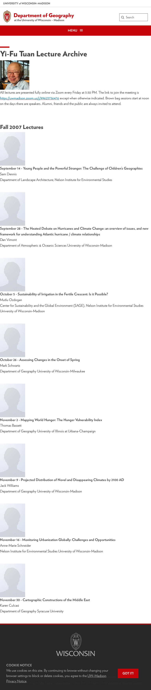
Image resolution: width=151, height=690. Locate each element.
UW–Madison (26, 3)
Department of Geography (44, 15)
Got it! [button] (128, 673)
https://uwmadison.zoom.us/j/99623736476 (29, 98)
